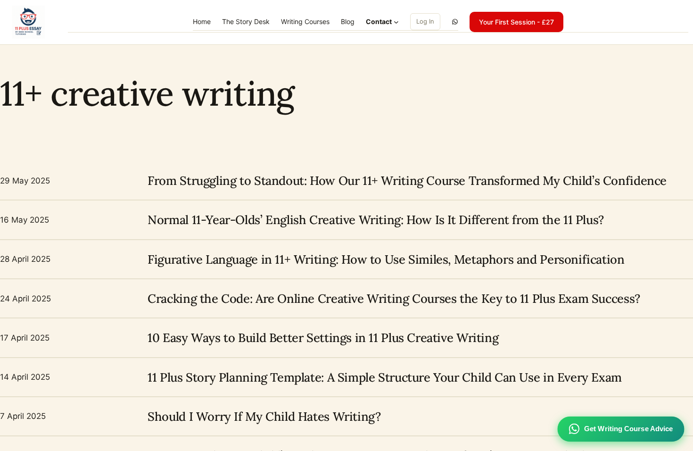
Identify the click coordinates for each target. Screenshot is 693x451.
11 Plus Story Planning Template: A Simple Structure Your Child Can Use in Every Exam (385, 377)
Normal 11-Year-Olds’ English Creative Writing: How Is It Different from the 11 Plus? (376, 219)
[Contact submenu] (396, 22)
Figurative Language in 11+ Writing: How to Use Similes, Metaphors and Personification (386, 259)
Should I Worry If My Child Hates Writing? (264, 416)
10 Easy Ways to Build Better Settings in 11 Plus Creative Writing (323, 337)
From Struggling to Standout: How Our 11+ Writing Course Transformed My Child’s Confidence (407, 180)
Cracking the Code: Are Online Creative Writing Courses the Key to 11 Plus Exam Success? (394, 298)
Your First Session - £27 (516, 22)
